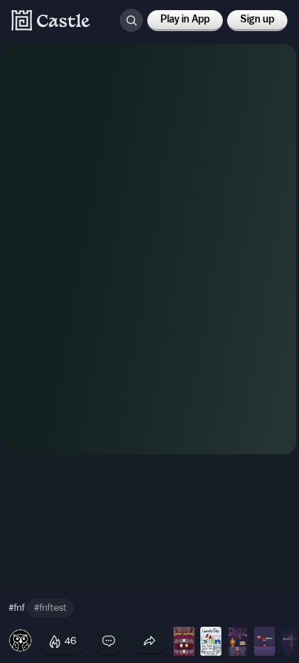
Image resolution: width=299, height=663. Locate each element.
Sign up (257, 19)
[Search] (131, 20)
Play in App (185, 19)
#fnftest (50, 607)
